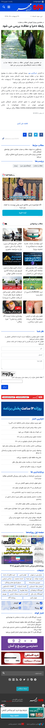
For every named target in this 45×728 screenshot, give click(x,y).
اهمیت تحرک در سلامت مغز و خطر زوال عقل (26, 462)
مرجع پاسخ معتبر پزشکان (13, 582)
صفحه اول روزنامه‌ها (35, 532)
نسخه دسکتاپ (22, 688)
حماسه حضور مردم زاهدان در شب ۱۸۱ (29, 437)
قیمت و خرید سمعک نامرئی (19, 594)
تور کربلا (28, 578)
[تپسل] (3, 175)
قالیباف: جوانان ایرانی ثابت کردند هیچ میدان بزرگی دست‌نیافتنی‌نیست (25, 518)
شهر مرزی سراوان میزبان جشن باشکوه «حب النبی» (25, 423)
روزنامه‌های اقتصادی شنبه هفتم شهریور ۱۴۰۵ (21, 565)
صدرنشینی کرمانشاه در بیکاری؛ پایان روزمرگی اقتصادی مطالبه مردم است (22, 477)
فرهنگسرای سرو (25, 166)
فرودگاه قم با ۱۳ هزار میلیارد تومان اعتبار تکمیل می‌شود (23, 632)
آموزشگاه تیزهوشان (36, 590)
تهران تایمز (33, 598)
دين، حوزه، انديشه (37, 16)
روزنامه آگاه (12, 598)
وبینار (15, 166)
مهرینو (4, 594)
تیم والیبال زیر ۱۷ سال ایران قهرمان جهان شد (26, 488)
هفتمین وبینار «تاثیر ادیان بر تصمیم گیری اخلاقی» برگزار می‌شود (23, 155)
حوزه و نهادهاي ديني (23, 16)
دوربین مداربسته (34, 582)
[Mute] (8, 198)
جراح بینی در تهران (36, 575)
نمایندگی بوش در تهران (9, 590)
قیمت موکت (38, 578)
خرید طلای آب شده (9, 575)
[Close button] (43, 705)
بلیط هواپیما (24, 590)
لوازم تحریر (23, 575)
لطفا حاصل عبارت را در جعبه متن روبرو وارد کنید (28, 377)
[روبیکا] (20, 680)
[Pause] (4, 198)
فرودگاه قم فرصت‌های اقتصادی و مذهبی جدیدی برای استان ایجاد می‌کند (22, 628)
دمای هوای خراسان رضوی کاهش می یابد (28, 483)
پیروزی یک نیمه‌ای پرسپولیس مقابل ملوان (27, 513)
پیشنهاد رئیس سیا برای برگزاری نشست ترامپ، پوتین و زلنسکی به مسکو (21, 451)
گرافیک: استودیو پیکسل (15, 724)
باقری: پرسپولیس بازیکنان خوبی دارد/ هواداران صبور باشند (22, 508)
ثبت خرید (22, 212)
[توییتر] (24, 680)
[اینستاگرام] (28, 680)
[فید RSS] (17, 680)
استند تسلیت (19, 578)
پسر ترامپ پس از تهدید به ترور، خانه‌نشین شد (26, 492)
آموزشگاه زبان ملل (36, 594)
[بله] (31, 680)
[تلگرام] (35, 680)
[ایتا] (9, 680)
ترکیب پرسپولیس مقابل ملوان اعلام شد (28, 504)
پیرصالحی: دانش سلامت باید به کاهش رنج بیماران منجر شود (21, 446)
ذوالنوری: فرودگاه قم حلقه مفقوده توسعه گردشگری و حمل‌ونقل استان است (24, 623)
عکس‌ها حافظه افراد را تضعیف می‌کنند (29, 457)
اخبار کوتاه (39, 613)
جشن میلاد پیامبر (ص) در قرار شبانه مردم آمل (26, 427)
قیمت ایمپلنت (21, 586)
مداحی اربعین (7, 578)
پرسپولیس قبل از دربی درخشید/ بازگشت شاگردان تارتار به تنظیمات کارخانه (22, 525)
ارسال (4, 387)
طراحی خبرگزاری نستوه (33, 724)
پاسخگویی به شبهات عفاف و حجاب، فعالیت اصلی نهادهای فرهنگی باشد (22, 150)
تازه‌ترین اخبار (38, 419)
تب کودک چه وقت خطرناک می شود (29, 432)
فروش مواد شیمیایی (35, 586)
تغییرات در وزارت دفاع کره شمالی (30, 466)
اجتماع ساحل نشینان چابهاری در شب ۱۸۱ (28, 441)
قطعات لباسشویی (8, 586)
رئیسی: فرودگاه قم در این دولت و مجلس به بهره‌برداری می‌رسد (23, 618)
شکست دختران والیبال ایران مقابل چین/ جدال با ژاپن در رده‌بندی (23, 498)
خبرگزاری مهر (32, 73)
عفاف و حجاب (38, 166)
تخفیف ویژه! (14, 715)
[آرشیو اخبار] (13, 680)
